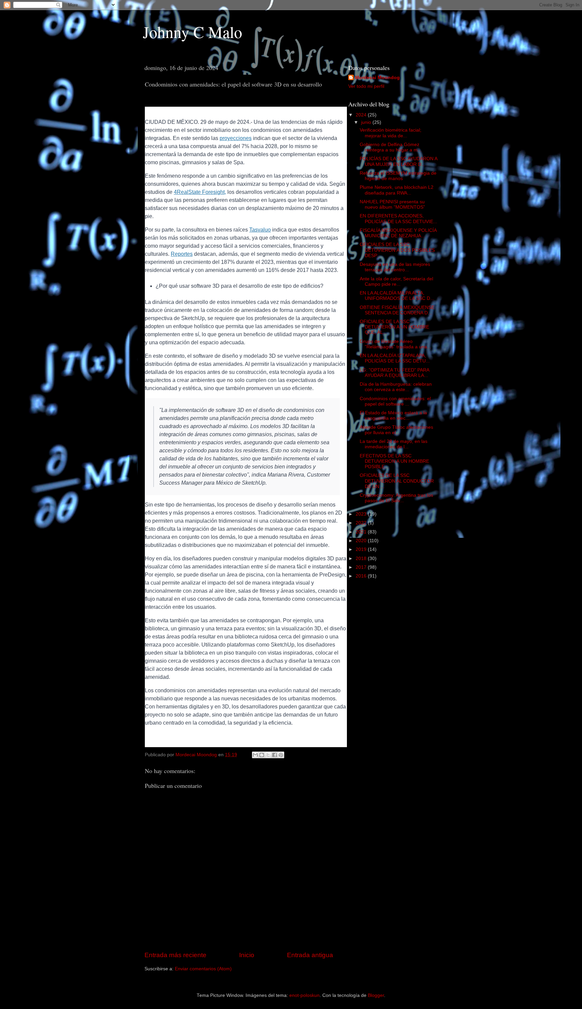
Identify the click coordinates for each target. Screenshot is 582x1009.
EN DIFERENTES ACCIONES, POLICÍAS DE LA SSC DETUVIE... (398, 218)
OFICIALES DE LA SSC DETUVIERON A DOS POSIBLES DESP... (397, 250)
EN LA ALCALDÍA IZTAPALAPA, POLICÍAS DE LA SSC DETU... (395, 358)
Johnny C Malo (192, 31)
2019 (362, 549)
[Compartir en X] (268, 755)
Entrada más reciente (175, 955)
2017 (362, 567)
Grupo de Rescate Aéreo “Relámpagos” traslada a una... (395, 344)
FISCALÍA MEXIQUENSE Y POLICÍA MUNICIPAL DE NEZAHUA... (398, 233)
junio (367, 122)
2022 (362, 522)
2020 (362, 540)
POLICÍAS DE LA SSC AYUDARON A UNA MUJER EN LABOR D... (398, 161)
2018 (362, 558)
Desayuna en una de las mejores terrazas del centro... (395, 267)
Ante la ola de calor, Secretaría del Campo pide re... (396, 281)
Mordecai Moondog (377, 77)
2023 (362, 514)
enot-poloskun (304, 995)
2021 (362, 531)
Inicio (246, 955)
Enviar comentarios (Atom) (203, 968)
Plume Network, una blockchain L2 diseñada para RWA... (396, 190)
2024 (362, 114)
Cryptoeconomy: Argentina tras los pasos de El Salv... (396, 498)
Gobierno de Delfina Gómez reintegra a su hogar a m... (391, 147)
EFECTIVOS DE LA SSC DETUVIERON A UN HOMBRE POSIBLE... (394, 461)
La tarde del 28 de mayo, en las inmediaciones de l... (393, 444)
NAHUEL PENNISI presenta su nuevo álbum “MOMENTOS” (392, 204)
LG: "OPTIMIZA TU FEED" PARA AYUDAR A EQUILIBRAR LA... (394, 373)
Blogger (376, 995)
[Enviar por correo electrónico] (255, 755)
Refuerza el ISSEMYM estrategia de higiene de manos (398, 176)
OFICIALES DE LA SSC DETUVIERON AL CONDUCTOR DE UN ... (397, 481)
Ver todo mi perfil (366, 86)
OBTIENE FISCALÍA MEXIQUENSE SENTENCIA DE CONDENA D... (397, 310)
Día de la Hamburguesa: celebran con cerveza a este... (396, 387)
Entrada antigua (310, 955)
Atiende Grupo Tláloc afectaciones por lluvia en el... (396, 430)
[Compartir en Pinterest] (281, 755)
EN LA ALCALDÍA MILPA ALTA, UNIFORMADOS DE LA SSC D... (397, 295)
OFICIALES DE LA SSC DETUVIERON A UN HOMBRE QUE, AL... (394, 327)
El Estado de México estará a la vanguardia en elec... (393, 415)
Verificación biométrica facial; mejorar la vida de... (390, 133)
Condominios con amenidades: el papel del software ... (395, 401)
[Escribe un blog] (261, 755)
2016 (362, 576)
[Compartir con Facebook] (274, 755)
